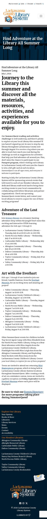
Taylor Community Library (13, 464)
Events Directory (34, 391)
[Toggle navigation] (41, 16)
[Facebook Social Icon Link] (20, 503)
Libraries (6, 420)
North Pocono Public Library (14, 459)
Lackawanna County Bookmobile (16, 470)
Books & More (8, 417)
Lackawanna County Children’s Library (19, 454)
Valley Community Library (13, 467)
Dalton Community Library (13, 448)
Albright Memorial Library (13, 443)
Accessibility (7, 433)
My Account (13, 4)
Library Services (9, 422)
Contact (5, 430)
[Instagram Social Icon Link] (23, 503)
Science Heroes (12, 218)
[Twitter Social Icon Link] (26, 503)
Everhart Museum (9, 381)
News (4, 425)
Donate (30, 4)
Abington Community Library (14, 440)
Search (39, 4)
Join (22, 4)
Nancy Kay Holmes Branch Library (17, 456)
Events (5, 428)
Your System (7, 414)
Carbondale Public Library (13, 446)
